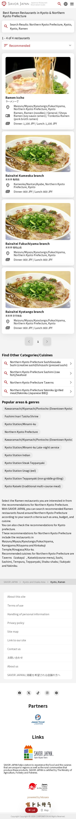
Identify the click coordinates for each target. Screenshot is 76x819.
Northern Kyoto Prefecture (21, 432)
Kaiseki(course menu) (41, 557)
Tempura (19, 561)
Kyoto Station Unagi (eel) (20, 470)
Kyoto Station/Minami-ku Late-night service (32, 447)
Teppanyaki (33, 561)
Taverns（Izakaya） (14, 557)
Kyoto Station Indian (17, 455)
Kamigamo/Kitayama (15, 545)
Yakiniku (12, 566)
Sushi (59, 557)
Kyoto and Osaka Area (34, 582)
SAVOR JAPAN (11, 582)
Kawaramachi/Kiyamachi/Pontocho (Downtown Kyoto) (38, 408)
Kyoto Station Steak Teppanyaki (24, 463)
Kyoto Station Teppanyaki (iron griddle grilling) (34, 478)
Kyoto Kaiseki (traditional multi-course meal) (33, 486)
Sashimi (7, 561)
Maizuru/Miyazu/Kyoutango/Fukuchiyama (27, 541)
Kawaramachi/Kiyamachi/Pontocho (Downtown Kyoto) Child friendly (38, 439)
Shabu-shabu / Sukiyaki (56, 561)
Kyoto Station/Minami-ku (20, 424)
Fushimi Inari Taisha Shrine (21, 416)
